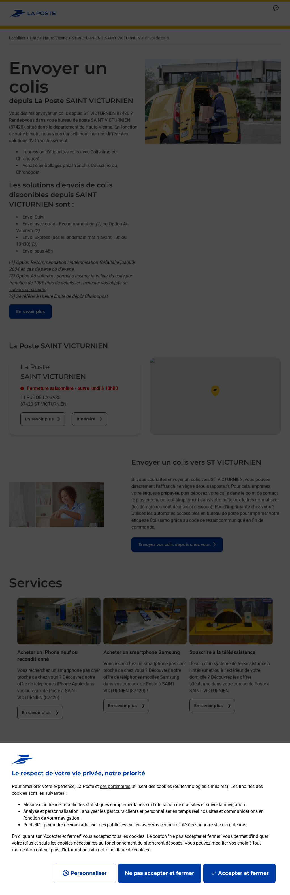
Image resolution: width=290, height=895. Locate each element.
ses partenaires (115, 786)
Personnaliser (89, 873)
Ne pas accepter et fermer (159, 873)
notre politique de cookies (123, 850)
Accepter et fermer (243, 873)
